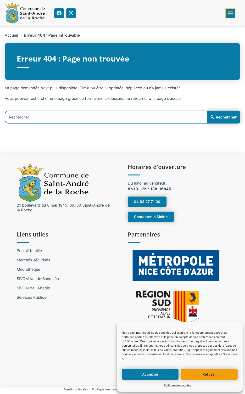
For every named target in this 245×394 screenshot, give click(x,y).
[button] (230, 13)
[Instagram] (71, 13)
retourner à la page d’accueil (157, 98)
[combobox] (106, 117)
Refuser (209, 374)
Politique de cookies (177, 385)
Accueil (11, 35)
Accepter (150, 374)
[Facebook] (59, 13)
